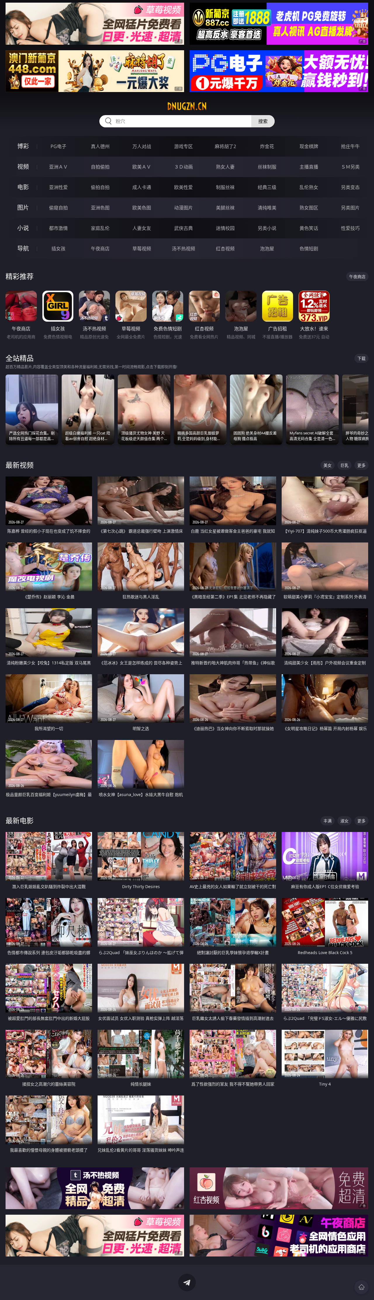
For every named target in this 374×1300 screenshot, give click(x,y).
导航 (23, 248)
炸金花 (267, 146)
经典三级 (267, 187)
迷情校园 (225, 228)
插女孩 (58, 248)
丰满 (327, 821)
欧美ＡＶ (141, 167)
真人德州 (100, 146)
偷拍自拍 (100, 187)
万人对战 (141, 146)
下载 (361, 358)
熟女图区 (308, 207)
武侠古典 (183, 228)
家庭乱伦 (100, 228)
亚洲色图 (100, 207)
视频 (23, 167)
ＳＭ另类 (350, 167)
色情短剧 (308, 248)
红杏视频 (225, 248)
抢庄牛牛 (350, 146)
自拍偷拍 (100, 167)
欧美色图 (141, 207)
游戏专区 (183, 146)
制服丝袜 (225, 187)
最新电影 (20, 820)
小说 (23, 228)
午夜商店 (100, 248)
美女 (327, 465)
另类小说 (267, 228)
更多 (361, 465)
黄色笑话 (308, 228)
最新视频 (20, 465)
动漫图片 (183, 207)
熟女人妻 (225, 167)
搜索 (263, 121)
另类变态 (350, 187)
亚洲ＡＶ (58, 167)
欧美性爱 (183, 187)
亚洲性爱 (58, 187)
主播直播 (308, 167)
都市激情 (58, 228)
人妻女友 (141, 228)
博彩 (23, 146)
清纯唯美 (267, 207)
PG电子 (58, 146)
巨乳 (344, 465)
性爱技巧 (350, 228)
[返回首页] (361, 1287)
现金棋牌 (308, 146)
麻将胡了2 (225, 146)
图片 (23, 208)
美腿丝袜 (225, 207)
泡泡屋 (267, 248)
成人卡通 (141, 187)
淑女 (344, 821)
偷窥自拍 (58, 207)
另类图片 (350, 207)
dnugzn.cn (187, 106)
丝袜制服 (267, 167)
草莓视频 (141, 248)
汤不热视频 (183, 248)
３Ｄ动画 (183, 167)
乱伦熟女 (308, 187)
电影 (23, 187)
